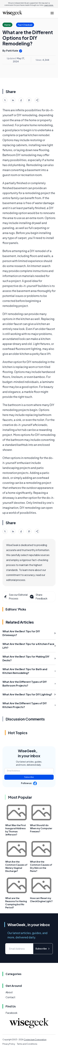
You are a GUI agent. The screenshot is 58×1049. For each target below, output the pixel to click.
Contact (10, 997)
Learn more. (49, 5)
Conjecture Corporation (35, 1039)
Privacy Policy (8, 1044)
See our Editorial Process (18, 596)
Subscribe (29, 777)
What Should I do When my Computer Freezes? (41, 828)
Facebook (11, 1012)
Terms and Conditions (27, 1044)
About (9, 992)
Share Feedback (41, 596)
